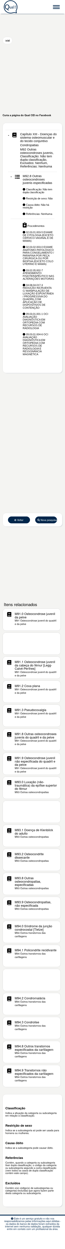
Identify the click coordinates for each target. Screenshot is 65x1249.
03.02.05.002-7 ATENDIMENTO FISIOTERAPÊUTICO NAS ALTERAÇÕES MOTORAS (38, 274)
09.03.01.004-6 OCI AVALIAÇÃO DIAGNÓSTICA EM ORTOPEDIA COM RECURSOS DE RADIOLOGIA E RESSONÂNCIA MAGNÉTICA (35, 344)
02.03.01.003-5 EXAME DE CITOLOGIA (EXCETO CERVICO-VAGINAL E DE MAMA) (38, 236)
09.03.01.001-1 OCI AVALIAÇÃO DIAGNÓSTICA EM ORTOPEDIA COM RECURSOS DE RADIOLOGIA (35, 321)
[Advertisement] (32, 79)
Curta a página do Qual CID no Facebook (27, 115)
